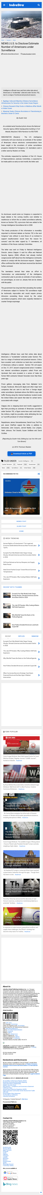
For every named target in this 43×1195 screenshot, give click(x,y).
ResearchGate (7, 1161)
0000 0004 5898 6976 (12, 1028)
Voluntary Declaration (9, 1096)
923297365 (14, 1024)
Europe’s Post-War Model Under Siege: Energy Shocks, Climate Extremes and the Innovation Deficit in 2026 (25, 595)
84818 (10, 1032)
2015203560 (21, 1025)
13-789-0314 (16, 1038)
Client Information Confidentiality (12, 1083)
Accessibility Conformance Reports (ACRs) (15, 1081)
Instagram (6, 1155)
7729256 (33, 1047)
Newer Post (21, 521)
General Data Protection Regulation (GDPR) (15, 1089)
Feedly (4, 1153)
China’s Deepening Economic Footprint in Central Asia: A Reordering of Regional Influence (19, 806)
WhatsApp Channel (8, 1164)
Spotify (5, 1162)
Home (2, 40)
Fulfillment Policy (7, 1088)
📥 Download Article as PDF (21, 454)
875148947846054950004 (14, 1030)
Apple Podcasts (7, 1150)
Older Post (21, 526)
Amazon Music (7, 1148)
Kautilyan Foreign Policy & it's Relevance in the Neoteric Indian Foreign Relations (19, 863)
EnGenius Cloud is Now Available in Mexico (21, 492)
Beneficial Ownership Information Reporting (15, 1082)
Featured (8, 40)
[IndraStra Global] (16, 5)
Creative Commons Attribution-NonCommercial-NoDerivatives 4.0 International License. (20, 1065)
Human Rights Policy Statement (11, 1093)
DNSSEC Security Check (9, 1085)
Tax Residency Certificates (10, 1095)
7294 (16, 1035)
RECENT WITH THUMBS (12, 587)
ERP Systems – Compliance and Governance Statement (18, 1086)
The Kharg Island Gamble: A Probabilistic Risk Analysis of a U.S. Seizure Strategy (20, 834)
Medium (5, 1160)
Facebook (5, 1151)
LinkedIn (5, 1157)
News (14, 40)
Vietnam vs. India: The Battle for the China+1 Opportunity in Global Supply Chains (21, 920)
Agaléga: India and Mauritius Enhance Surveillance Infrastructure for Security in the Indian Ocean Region (19, 102)
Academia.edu (7, 1147)
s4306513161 (14, 1034)
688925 (17, 1037)
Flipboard (5, 1154)
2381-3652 (9, 1023)
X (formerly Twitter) (8, 1165)
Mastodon (5, 1158)
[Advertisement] (18, 72)
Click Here (25, 1099)
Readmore (19, 760)
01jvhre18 (10, 1031)
